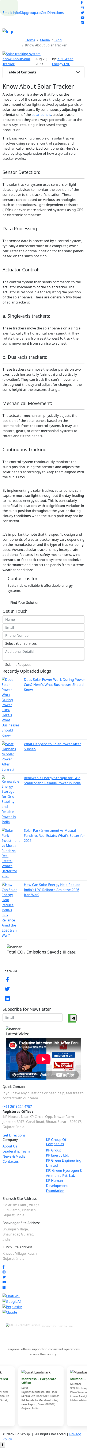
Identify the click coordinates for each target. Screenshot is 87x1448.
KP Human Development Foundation (57, 1185)
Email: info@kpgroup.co (22, 12)
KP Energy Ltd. (57, 1155)
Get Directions (52, 12)
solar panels (41, 114)
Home (30, 40)
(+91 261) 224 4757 (17, 1106)
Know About (12, 59)
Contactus (11, 1161)
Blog (58, 40)
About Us (10, 1146)
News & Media (14, 1156)
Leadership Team (16, 1151)
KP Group (53, 1150)
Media (45, 40)
